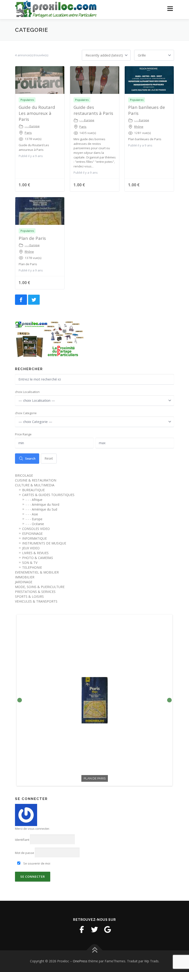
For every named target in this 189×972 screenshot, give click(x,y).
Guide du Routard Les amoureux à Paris (37, 113)
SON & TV (29, 562)
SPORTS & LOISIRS (29, 596)
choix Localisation (27, 392)
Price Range (23, 434)
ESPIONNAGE (32, 533)
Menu (170, 8)
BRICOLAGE (24, 475)
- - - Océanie (35, 524)
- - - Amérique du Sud (41, 509)
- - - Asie (32, 514)
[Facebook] (81, 929)
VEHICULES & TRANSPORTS (36, 601)
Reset (48, 458)
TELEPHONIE (32, 567)
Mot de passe (24, 853)
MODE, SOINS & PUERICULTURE (40, 587)
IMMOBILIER (24, 577)
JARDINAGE (23, 582)
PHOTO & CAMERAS (37, 558)
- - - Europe (32, 126)
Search (30, 458)
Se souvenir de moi (36, 863)
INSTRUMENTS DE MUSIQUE (44, 543)
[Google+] (107, 929)
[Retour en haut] (94, 950)
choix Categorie (26, 413)
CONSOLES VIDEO (36, 528)
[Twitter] (94, 929)
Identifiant (22, 840)
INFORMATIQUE (34, 538)
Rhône (138, 127)
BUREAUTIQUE (33, 490)
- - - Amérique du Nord (42, 504)
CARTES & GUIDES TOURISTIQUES (48, 495)
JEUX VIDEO (31, 548)
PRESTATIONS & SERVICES (35, 591)
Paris (28, 133)
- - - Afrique (34, 499)
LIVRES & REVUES (35, 553)
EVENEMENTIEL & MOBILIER (37, 572)
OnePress (80, 961)
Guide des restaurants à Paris (93, 110)
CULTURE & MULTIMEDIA (34, 485)
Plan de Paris (32, 238)
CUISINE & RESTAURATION (35, 480)
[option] (94, 700)
